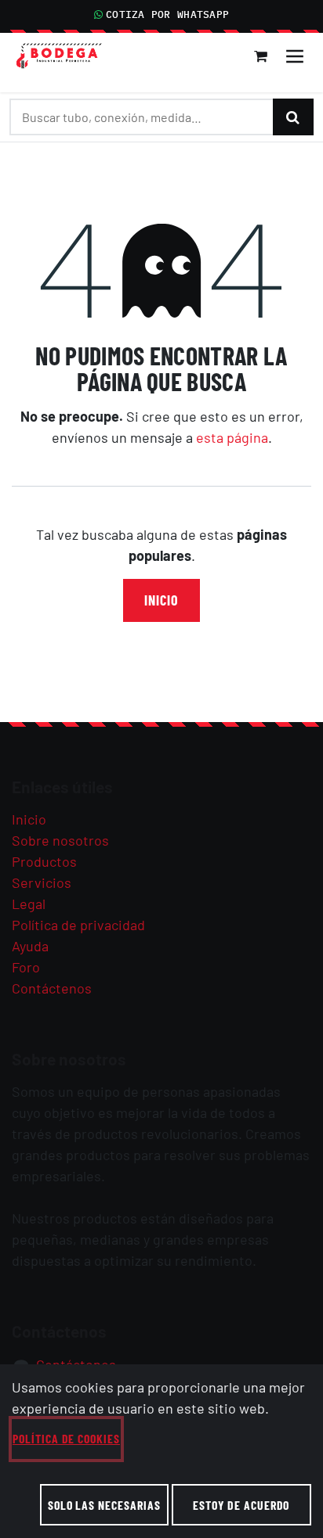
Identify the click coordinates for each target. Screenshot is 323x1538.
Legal (28, 903)
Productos (44, 861)
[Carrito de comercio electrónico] (261, 56)
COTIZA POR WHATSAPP (167, 14)
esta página (232, 437)
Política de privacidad (78, 924)
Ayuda (30, 945)
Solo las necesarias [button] (104, 1504)
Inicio (161, 600)
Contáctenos (52, 988)
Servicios (41, 882)
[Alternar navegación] (294, 56)
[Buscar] (293, 117)
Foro (26, 967)
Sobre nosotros (60, 840)
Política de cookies (66, 1438)
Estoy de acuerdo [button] (241, 1504)
